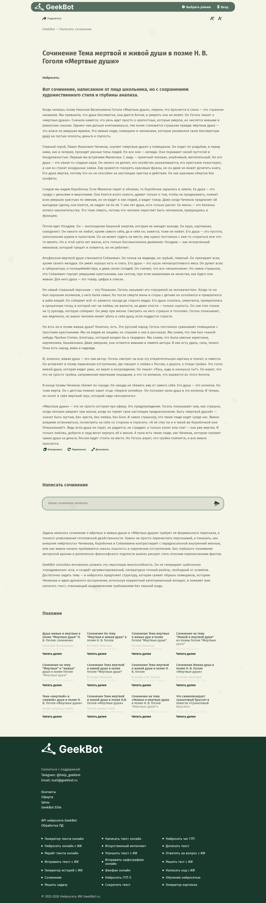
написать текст (54, 586)
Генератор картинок (181, 885)
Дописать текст (177, 846)
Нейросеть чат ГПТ (180, 839)
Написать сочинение (75, 29)
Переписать (79, 449)
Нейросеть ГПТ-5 (118, 878)
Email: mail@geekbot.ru (59, 780)
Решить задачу (56, 885)
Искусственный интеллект (125, 846)
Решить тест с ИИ (179, 862)
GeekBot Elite (51, 807)
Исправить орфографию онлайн (124, 862)
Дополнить (102, 449)
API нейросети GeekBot (59, 820)
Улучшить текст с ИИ (121, 853)
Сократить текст (117, 885)
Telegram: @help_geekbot (60, 775)
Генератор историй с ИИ (64, 870)
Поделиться (54, 18)
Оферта (47, 797)
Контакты (48, 792)
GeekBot (48, 29)
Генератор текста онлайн (64, 839)
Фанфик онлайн (117, 870)
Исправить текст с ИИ (62, 862)
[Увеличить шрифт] (212, 18)
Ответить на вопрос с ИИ (185, 853)
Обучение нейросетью (183, 878)
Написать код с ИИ (180, 870)
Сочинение (53, 878)
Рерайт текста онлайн (61, 853)
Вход (224, 7)
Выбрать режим (198, 7)
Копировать (55, 449)
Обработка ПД (52, 826)
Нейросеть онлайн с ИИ (63, 846)
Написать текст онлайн (123, 839)
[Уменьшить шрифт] (220, 18)
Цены (45, 802)
